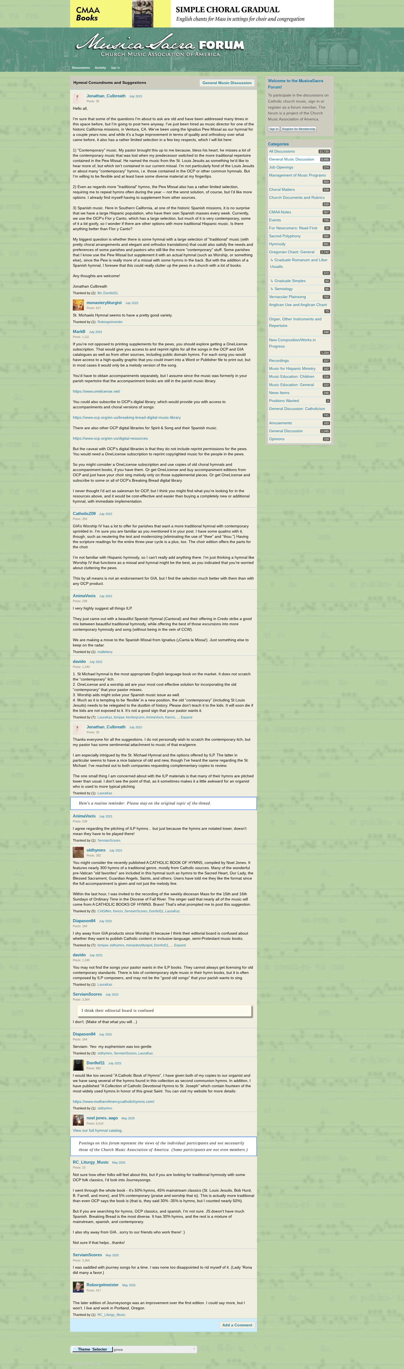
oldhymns (96, 850)
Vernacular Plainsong (287, 297)
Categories (278, 144)
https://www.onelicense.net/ (96, 391)
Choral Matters (282, 190)
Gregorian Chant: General (291, 252)
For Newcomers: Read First (293, 228)
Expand (186, 717)
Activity (100, 67)
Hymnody (277, 244)
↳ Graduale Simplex (288, 281)
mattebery (105, 652)
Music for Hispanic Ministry (292, 369)
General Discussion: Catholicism (297, 409)
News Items (279, 393)
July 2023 (135, 96)
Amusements (280, 423)
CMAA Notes (280, 212)
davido (79, 661)
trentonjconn (135, 717)
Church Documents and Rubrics (297, 197)
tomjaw (119, 717)
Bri (100, 293)
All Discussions (282, 151)
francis (170, 717)
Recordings (279, 361)
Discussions (81, 67)
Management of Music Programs (297, 175)
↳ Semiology (281, 289)
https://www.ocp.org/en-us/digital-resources (110, 438)
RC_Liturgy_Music (91, 1162)
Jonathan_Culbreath (106, 95)
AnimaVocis (84, 595)
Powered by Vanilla (85, 1364)
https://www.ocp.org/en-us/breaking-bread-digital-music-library (127, 417)
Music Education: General (291, 385)
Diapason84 (84, 920)
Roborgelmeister (110, 322)
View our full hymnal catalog (97, 1130)
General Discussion (286, 431)
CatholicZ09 (84, 513)
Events (275, 220)
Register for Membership (298, 129)
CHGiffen (104, 911)
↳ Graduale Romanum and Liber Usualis (299, 263)
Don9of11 (110, 293)
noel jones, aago (102, 1117)
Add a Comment (237, 1325)
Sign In (115, 67)
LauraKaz (105, 717)
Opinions (276, 439)
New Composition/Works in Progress (292, 343)
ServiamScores (109, 840)
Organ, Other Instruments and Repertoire (295, 322)
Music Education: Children (291, 376)
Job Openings (281, 167)
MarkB (79, 331)
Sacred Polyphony (285, 236)
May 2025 (128, 1118)
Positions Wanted (284, 401)
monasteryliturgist (104, 302)
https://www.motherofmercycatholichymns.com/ (113, 1102)
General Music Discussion (227, 83)
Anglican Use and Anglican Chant (298, 305)
